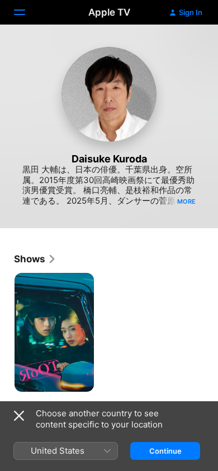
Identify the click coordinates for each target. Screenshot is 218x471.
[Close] (19, 416)
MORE (186, 201)
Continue (165, 450)
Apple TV (109, 12)
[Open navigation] (26, 12)
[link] (35, 259)
